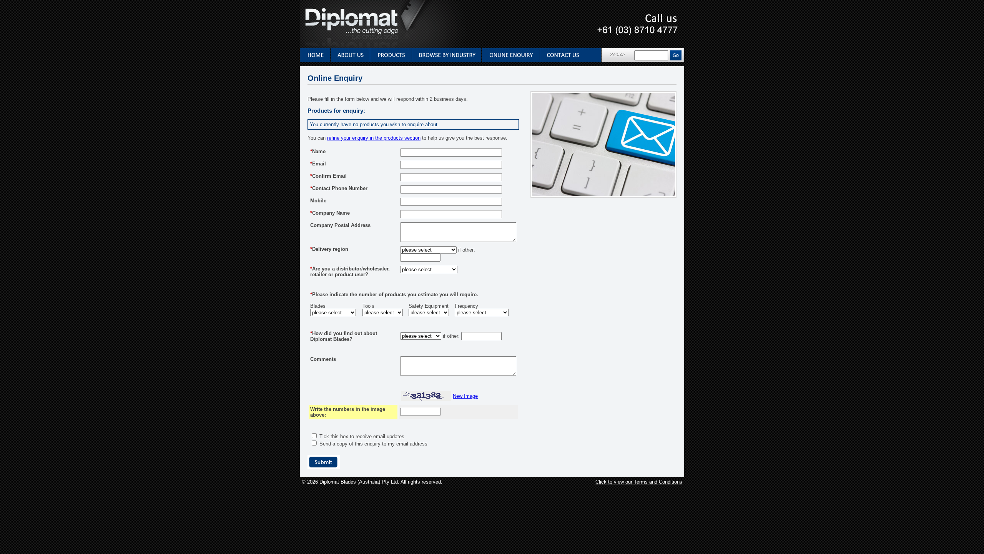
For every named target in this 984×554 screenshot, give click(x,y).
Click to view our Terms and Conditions (638, 482)
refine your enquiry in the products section (374, 138)
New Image (465, 396)
